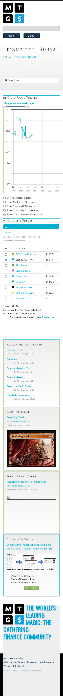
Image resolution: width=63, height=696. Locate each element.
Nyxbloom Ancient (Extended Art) (26, 481)
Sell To (7, 232)
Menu (11, 35)
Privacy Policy (10, 670)
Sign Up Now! (31, 588)
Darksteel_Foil (14, 350)
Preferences (48, 317)
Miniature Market (24, 287)
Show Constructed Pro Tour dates (25, 214)
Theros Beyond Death (21, 485)
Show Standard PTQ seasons (22, 206)
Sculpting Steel (15, 417)
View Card (13, 80)
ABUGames (21, 265)
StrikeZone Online (25, 293)
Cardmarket (22, 276)
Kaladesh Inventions (22, 57)
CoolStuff (20, 282)
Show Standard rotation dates (22, 210)
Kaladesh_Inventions (18, 395)
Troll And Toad (23, 298)
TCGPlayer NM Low (26, 254)
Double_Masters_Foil (18, 368)
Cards (31, 35)
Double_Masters (16, 377)
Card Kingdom (23, 270)
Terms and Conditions (30, 670)
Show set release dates (19, 197)
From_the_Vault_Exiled (19, 386)
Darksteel (12, 359)
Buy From (9, 227)
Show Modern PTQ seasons (21, 201)
